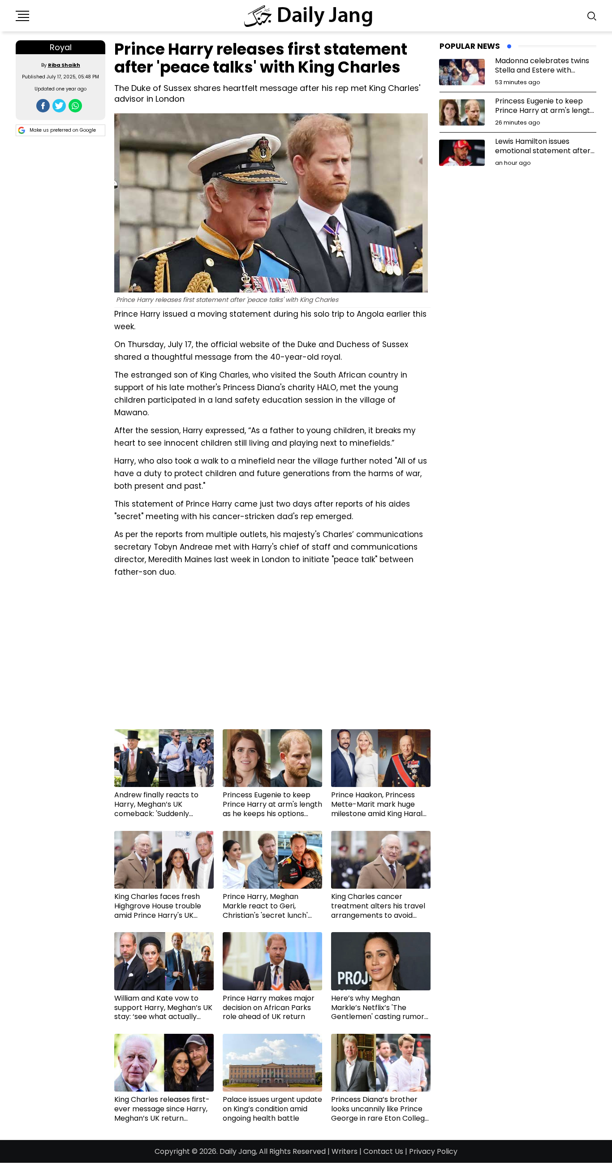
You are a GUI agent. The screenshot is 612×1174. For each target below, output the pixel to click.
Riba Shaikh (64, 65)
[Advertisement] (272, 657)
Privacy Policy (433, 1151)
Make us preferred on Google (63, 130)
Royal (61, 47)
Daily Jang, (238, 1151)
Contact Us (383, 1151)
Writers (345, 1151)
